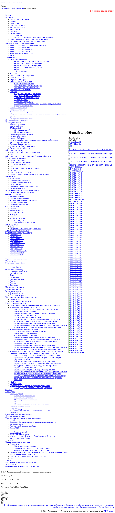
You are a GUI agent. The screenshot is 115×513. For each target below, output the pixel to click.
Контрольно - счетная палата (16, 158)
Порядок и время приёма (19, 198)
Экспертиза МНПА (17, 188)
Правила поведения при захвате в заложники (31, 404)
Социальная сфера (12, 206)
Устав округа (15, 178)
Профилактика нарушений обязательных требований (34, 313)
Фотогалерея (19, 8)
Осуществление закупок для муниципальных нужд (29, 174)
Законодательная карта (88, 507)
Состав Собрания (16, 126)
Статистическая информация (21, 82)
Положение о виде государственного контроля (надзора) (36, 309)
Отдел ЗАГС (19, 69)
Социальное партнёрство (15, 416)
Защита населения (12, 464)
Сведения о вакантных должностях (27, 94)
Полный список (16, 273)
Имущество (14, 277)
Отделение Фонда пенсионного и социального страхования (33, 422)
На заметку (14, 412)
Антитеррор (10, 392)
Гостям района (15, 33)
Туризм (8, 460)
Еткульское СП (15, 235)
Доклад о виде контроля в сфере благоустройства (33, 388)
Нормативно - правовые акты (25, 333)
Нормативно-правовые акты (25, 223)
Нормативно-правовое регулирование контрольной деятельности (35, 305)
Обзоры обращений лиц (19, 204)
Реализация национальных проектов (19, 414)
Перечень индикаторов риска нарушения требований (34, 323)
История (13, 21)
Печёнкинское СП (17, 253)
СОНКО (8, 390)
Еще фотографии (77, 352)
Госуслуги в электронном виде (22, 192)
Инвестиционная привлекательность (19, 43)
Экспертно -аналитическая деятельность (25, 168)
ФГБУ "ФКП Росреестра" (19, 434)
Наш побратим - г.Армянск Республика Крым (27, 41)
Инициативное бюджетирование (18, 442)
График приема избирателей (21, 148)
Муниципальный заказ (18, 271)
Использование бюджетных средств (28, 86)
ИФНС (12, 420)
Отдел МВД (14, 428)
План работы (15, 170)
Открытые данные (17, 78)
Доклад (12, 382)
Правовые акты (11, 176)
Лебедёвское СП (16, 249)
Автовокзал (18, 35)
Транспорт (14, 285)
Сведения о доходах (17, 110)
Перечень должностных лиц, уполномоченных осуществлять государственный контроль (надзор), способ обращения (37, 320)
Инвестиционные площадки (21, 49)
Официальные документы (20, 180)
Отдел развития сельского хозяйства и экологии (32, 61)
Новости (13, 154)
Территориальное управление (16, 259)
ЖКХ (12, 227)
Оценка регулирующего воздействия (24, 186)
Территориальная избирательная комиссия (21, 297)
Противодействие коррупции (16, 120)
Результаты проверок (18, 80)
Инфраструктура (11, 225)
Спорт (12, 217)
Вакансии (13, 92)
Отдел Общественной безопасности (28, 63)
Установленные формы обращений (23, 200)
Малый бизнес (15, 267)
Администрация (11, 57)
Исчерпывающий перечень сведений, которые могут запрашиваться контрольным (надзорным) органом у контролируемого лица (40, 326)
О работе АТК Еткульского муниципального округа (30, 410)
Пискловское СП (16, 255)
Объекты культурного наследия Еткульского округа (30, 39)
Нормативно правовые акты (21, 301)
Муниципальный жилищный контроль (25, 307)
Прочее (12, 281)
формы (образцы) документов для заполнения (32, 450)
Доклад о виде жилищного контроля (28, 317)
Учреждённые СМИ (17, 27)
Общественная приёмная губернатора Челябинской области (28, 156)
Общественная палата (13, 150)
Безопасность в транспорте (24, 396)
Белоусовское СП (16, 241)
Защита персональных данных (21, 112)
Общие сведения (16, 394)
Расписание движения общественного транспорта (33, 37)
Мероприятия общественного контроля (25, 152)
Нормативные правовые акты (21, 134)
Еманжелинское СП (17, 243)
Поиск (101, 507)
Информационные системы (20, 90)
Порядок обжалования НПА (21, 182)
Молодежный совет (17, 219)
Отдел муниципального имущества (28, 65)
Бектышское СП (16, 237)
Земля (12, 275)
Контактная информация (23, 102)
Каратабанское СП (17, 245)
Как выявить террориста (23, 398)
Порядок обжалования (18, 202)
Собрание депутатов (13, 122)
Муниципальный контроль (15, 303)
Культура (13, 214)
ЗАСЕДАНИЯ (15, 128)
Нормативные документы (20, 406)
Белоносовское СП (17, 239)
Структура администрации (20, 59)
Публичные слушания (22, 132)
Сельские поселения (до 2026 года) (18, 233)
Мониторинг (15, 408)
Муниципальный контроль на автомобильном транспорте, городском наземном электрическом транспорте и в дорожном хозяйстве (36, 352)
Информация (15, 299)
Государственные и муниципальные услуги (22, 190)
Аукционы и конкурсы (14, 269)
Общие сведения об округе (20, 19)
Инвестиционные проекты (20, 51)
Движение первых (17, 221)
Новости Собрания (17, 138)
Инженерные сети (17, 279)
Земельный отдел (16, 293)
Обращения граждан (13, 194)
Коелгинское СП (16, 247)
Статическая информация (24, 84)
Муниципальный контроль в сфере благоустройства (30, 386)
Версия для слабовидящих (102, 11)
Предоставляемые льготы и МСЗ (27, 88)
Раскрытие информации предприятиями (25, 229)
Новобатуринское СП (18, 251)
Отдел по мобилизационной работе (28, 67)
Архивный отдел (20, 72)
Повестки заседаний (22, 130)
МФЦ (12, 440)
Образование (15, 208)
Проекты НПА (15, 184)
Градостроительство (13, 291)
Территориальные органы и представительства (23, 418)
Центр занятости (16, 424)
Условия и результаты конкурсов (26, 98)
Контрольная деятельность (20, 164)
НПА (12, 55)
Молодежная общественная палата (23, 146)
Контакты (13, 74)
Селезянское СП (16, 257)
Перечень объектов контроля (25, 315)
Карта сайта (109, 507)
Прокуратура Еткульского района (23, 426)
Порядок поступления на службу (27, 96)
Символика (14, 23)
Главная (4, 8)
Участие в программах (18, 108)
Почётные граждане (17, 25)
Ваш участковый (20, 432)
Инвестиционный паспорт (20, 47)
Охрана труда (10, 261)
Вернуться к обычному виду (12, 2)
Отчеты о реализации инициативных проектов (28, 456)
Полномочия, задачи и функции (22, 76)
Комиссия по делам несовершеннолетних (21, 462)
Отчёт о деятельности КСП (20, 172)
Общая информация (17, 124)
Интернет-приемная (17, 196)
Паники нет (18, 402)
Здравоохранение (16, 210)
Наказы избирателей (18, 136)
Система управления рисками (25, 335)
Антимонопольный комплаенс (17, 231)
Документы (14, 444)
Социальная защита (17, 212)
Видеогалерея (15, 31)
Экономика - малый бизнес (15, 263)
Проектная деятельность (14, 287)
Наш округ (9, 17)
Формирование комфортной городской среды (22, 466)
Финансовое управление (14, 289)
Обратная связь (16, 384)
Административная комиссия (21, 118)
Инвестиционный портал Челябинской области (28, 45)
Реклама (13, 283)
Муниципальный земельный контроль (24, 329)
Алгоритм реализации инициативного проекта (32, 448)
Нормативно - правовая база (21, 162)
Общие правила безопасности (25, 400)
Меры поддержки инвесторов (21, 53)
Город (10, 8)
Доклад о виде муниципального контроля (30, 331)
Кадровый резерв (21, 100)
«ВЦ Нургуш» (108, 511)
